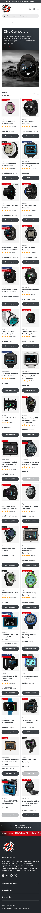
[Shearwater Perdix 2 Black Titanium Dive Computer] (10, 448)
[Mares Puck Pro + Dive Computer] (10, 579)
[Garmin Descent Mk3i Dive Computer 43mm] (10, 276)
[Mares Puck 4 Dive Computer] (10, 534)
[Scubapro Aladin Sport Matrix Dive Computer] (30, 448)
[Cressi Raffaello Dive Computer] (30, 662)
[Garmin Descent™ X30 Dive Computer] (30, 706)
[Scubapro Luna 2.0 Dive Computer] (10, 706)
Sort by (4, 92)
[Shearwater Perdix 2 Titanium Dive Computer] (30, 534)
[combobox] (20, 16)
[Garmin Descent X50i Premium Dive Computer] (10, 662)
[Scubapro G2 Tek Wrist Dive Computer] (10, 787)
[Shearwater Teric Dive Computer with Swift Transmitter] (30, 787)
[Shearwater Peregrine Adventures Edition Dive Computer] (30, 360)
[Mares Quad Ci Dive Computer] (30, 746)
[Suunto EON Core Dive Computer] (10, 192)
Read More (7, 47)
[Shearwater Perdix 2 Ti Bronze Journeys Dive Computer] (10, 746)
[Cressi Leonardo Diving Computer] (10, 318)
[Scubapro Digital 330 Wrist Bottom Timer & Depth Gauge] (30, 404)
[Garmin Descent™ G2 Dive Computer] (30, 318)
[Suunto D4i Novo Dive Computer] (30, 234)
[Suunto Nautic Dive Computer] (10, 404)
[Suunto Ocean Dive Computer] (30, 192)
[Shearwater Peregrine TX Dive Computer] (10, 360)
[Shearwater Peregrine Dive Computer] (30, 150)
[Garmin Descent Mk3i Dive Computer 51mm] (10, 234)
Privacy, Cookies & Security (21, 908)
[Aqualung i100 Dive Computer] (30, 621)
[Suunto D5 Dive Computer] (30, 108)
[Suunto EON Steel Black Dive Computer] (10, 492)
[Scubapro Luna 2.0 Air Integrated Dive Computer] (10, 621)
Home (3, 22)
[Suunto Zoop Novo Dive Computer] (10, 107)
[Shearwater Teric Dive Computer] (30, 276)
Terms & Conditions (7, 908)
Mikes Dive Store (10, 905)
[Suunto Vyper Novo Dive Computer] (10, 150)
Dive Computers (11, 22)
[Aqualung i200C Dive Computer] (30, 492)
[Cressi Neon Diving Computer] (30, 579)
